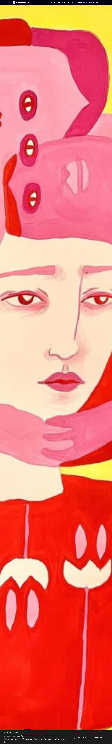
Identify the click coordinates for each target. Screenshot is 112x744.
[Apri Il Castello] (59, 3)
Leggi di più (20, 736)
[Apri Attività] (68, 3)
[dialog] (56, 737)
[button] (37, 742)
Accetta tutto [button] (82, 737)
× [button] (110, 732)
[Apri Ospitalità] (86, 3)
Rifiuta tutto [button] (99, 737)
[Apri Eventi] (75, 3)
